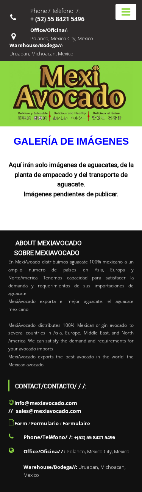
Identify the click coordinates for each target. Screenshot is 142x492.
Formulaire (76, 423)
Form (20, 423)
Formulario (45, 423)
